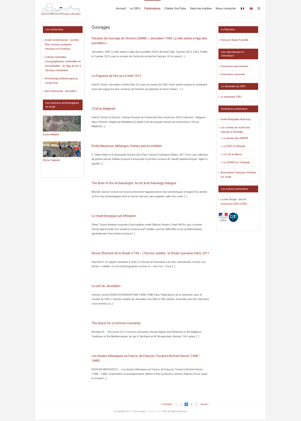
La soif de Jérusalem (106, 286)
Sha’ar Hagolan (51, 160)
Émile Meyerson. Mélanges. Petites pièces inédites (127, 146)
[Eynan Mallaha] (62, 123)
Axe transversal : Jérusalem (61, 91)
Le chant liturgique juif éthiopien (114, 216)
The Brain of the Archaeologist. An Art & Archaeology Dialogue (134, 183)
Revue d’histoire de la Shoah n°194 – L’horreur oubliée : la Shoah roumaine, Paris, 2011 (150, 253)
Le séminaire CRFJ (231, 96)
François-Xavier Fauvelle (234, 40)
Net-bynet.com (154, 411)
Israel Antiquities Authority (236, 119)
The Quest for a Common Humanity (116, 323)
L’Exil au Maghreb (103, 108)
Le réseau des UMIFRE (235, 138)
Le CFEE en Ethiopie (234, 146)
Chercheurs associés (233, 74)
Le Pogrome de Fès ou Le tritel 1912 (116, 76)
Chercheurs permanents (234, 66)
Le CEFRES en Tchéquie (236, 162)
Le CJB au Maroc (232, 154)
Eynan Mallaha (51, 134)
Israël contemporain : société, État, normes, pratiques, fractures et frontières (62, 44)
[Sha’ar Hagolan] (62, 149)
